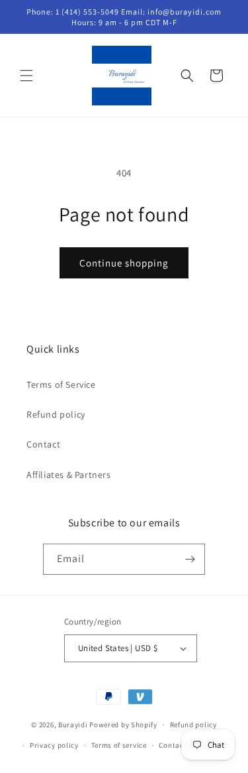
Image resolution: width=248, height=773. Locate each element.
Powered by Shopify (123, 724)
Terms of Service (61, 384)
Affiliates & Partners (68, 475)
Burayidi (73, 724)
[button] (26, 75)
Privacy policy (54, 745)
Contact (43, 444)
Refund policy (55, 414)
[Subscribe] (189, 559)
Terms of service (119, 745)
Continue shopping (124, 263)
